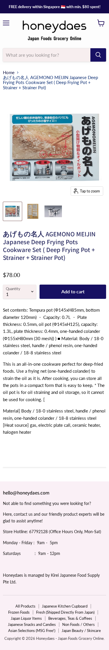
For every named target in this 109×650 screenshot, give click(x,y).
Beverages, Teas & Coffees (70, 618)
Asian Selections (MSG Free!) (31, 630)
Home (9, 72)
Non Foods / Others (78, 624)
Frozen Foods (19, 612)
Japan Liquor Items (26, 618)
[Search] (98, 55)
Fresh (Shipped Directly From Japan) (65, 612)
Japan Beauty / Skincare (81, 630)
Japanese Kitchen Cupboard (64, 606)
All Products (25, 606)
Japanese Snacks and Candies (32, 624)
